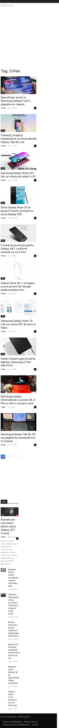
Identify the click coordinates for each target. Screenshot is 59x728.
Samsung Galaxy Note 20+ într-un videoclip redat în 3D (18, 174)
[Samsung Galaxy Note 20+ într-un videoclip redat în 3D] (18, 161)
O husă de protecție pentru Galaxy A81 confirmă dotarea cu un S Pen (17, 249)
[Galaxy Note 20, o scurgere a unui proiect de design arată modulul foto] (18, 271)
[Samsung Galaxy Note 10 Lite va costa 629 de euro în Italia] (18, 308)
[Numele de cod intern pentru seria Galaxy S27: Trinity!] (10, 511)
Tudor (3, 108)
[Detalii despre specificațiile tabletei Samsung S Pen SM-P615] (18, 346)
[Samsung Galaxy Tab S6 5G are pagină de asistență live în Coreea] (18, 422)
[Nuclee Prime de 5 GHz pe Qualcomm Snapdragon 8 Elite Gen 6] (3, 623)
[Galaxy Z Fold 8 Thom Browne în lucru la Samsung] (3, 692)
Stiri (3, 93)
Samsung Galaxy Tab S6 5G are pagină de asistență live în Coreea (18, 438)
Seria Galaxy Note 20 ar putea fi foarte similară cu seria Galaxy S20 (17, 211)
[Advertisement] (29, 37)
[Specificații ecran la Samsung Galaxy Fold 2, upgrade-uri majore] (18, 85)
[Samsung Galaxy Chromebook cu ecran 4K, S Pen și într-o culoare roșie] (18, 384)
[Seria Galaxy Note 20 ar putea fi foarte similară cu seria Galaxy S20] (18, 195)
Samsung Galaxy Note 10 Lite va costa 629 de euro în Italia (18, 324)
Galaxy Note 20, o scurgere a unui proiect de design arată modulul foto (18, 286)
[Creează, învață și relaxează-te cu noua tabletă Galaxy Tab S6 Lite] (18, 123)
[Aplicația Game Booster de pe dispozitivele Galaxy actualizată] (3, 667)
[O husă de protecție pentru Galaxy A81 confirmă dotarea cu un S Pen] (18, 233)
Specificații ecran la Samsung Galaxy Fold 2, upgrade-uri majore (16, 101)
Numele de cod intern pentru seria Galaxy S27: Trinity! (8, 526)
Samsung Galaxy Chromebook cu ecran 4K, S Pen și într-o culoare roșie (18, 400)
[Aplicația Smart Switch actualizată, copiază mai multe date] (3, 570)
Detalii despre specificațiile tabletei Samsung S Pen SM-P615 (18, 362)
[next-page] (20, 456)
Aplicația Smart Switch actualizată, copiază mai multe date (13, 577)
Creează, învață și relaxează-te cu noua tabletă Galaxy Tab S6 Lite (18, 139)
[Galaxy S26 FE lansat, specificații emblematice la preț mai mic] (3, 645)
